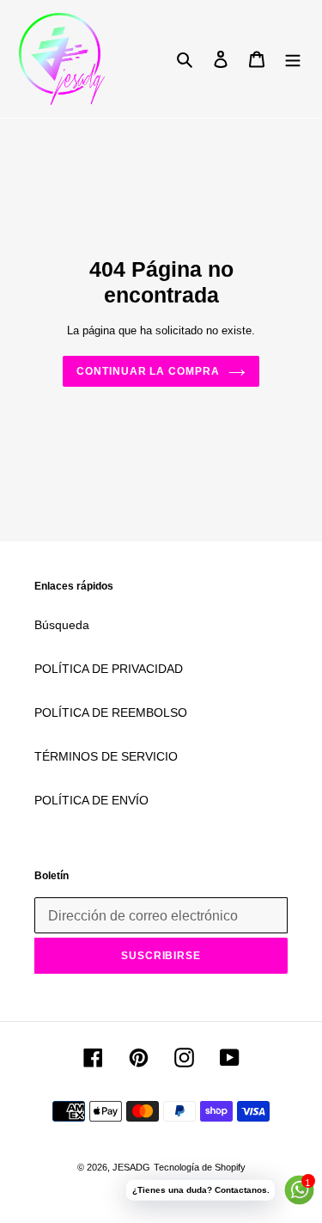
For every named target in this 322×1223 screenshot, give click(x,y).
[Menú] (293, 58)
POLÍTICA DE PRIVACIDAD (108, 669)
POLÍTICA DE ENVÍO (91, 800)
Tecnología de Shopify (200, 1167)
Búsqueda (61, 625)
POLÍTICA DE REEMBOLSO (110, 712)
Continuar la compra (148, 371)
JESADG (131, 1167)
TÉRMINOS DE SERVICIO (106, 756)
